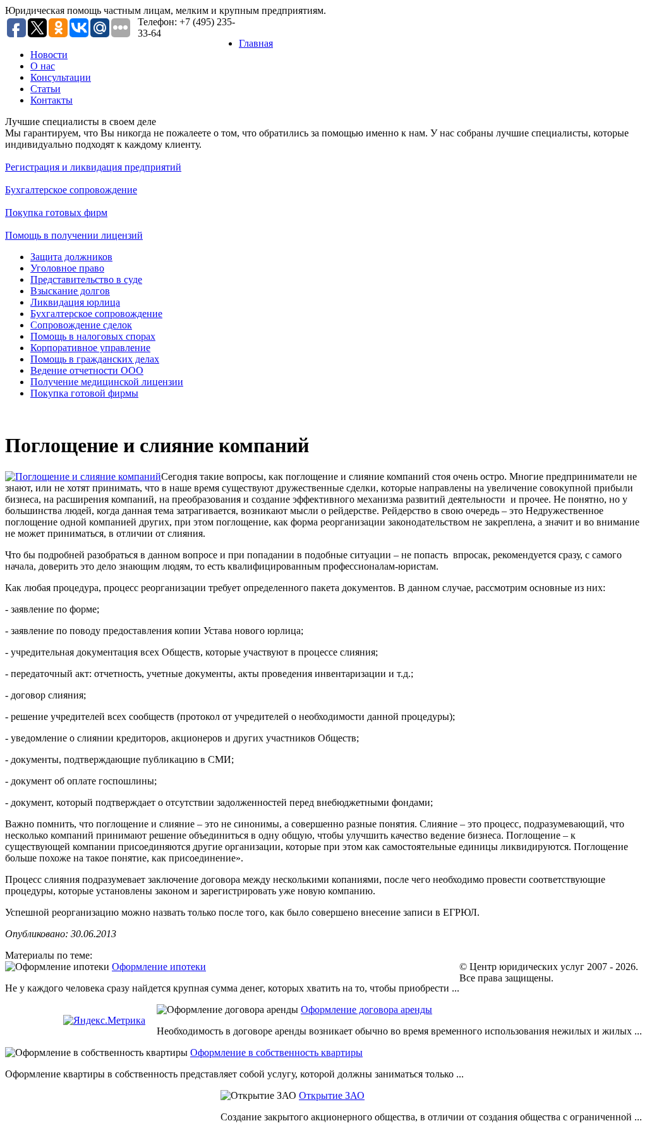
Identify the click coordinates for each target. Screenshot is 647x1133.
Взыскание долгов (70, 290)
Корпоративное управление (90, 347)
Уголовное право (67, 268)
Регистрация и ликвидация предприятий (93, 167)
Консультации (60, 77)
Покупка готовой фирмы (84, 393)
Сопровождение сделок (81, 325)
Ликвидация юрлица (75, 302)
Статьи (45, 88)
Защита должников (71, 256)
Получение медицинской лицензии (106, 381)
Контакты (51, 100)
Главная (256, 43)
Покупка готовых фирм (56, 212)
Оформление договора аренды (366, 1009)
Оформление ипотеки (159, 966)
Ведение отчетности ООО (86, 370)
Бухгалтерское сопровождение (71, 189)
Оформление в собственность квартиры (276, 1052)
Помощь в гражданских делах (94, 359)
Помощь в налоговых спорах (92, 336)
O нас (42, 66)
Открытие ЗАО (332, 1095)
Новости (49, 54)
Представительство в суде (86, 279)
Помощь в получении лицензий (74, 235)
